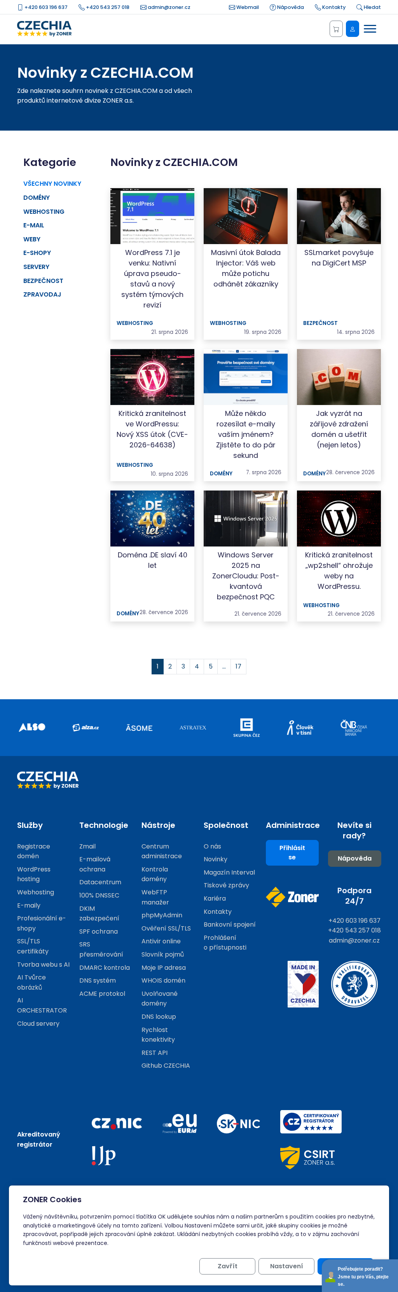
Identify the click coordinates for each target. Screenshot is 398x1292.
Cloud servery (38, 1023)
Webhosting (44, 211)
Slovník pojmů (162, 954)
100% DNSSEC (99, 895)
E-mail (33, 225)
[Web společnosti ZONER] (292, 897)
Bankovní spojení (230, 924)
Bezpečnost (43, 280)
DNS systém (97, 980)
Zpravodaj (42, 294)
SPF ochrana (98, 931)
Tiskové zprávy (226, 885)
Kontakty (333, 7)
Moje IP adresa (163, 967)
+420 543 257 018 (107, 7)
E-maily (28, 905)
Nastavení (286, 1266)
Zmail (87, 846)
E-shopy (37, 252)
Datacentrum (100, 882)
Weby (31, 239)
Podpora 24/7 (354, 895)
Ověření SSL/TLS (166, 928)
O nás (212, 846)
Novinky (215, 859)
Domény (36, 197)
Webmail (247, 7)
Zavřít (227, 1266)
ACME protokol (102, 993)
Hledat (372, 7)
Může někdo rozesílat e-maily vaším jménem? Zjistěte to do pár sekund (246, 434)
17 (238, 666)
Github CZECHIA (165, 1065)
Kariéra (215, 898)
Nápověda (290, 7)
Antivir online (161, 941)
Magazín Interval (229, 872)
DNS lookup (158, 1016)
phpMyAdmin (161, 915)
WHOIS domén (163, 980)
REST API (154, 1052)
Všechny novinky (52, 183)
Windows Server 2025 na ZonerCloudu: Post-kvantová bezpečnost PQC (245, 576)
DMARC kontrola (104, 967)
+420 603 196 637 (45, 7)
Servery (36, 266)
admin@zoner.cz (168, 7)
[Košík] (336, 29)
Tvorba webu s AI (43, 964)
